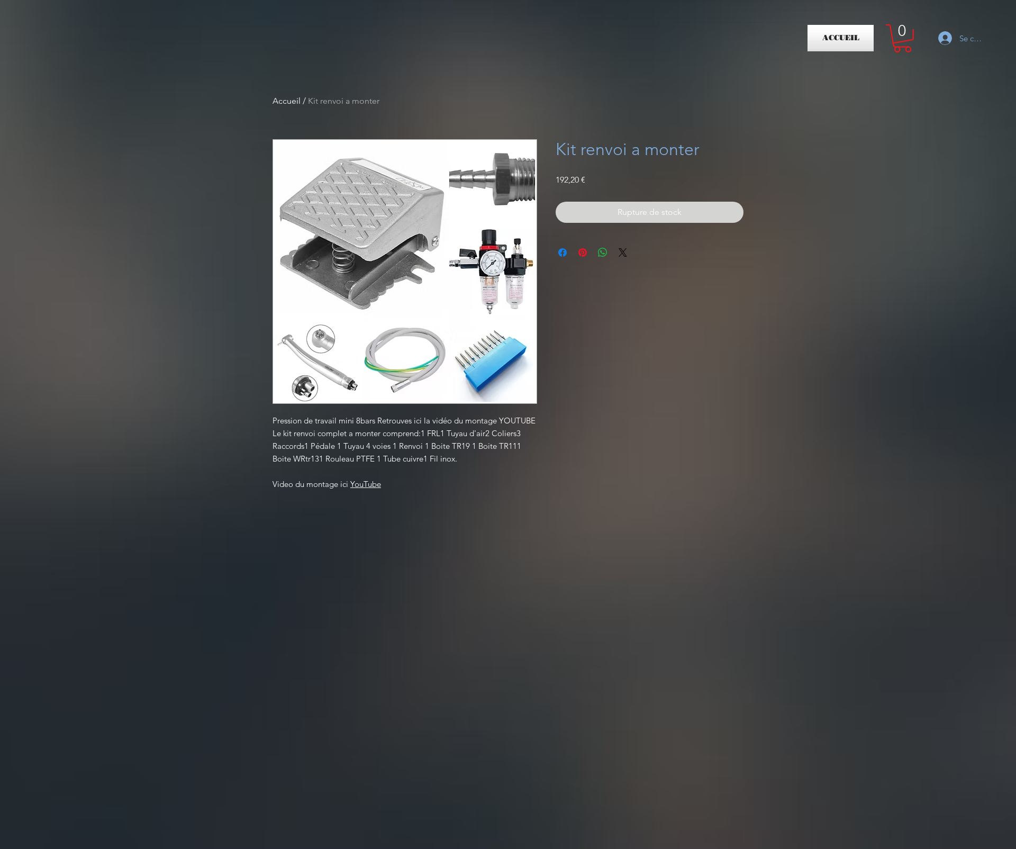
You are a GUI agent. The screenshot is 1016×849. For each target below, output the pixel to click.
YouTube (365, 484)
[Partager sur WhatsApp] (602, 252)
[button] (902, 38)
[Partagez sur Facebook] (562, 252)
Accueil (287, 101)
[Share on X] (622, 252)
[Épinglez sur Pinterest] (582, 252)
